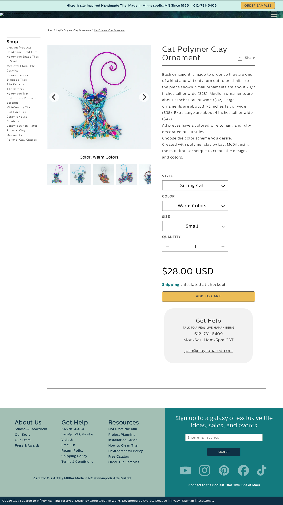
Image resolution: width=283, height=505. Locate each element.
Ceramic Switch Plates (22, 125)
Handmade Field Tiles (22, 52)
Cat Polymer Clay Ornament (109, 30)
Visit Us (67, 440)
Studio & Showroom (31, 429)
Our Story (23, 435)
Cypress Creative (155, 500)
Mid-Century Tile (19, 107)
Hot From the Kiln (122, 429)
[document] (99, 97)
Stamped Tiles (17, 79)
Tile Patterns (16, 84)
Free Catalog (118, 457)
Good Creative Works (105, 500)
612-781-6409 (205, 6)
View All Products (19, 47)
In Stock (12, 61)
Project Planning (122, 435)
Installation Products (21, 98)
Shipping (170, 284)
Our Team (23, 440)
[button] (277, 14)
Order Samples (258, 6)
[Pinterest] (223, 470)
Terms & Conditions (77, 462)
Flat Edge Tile (17, 112)
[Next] (144, 97)
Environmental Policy (125, 451)
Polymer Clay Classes (22, 139)
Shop (50, 30)
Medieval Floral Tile (21, 66)
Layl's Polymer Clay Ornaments (73, 30)
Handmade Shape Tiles (23, 56)
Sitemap (188, 500)
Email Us (68, 445)
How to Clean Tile (123, 445)
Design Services (17, 75)
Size (166, 217)
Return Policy (72, 451)
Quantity (171, 237)
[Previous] (54, 97)
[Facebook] (243, 470)
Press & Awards (27, 445)
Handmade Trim (18, 93)
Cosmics (12, 70)
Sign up (223, 452)
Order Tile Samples (124, 462)
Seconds (12, 102)
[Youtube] (185, 470)
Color (168, 196)
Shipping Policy (74, 456)
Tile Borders (15, 89)
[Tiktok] (262, 470)
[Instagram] (204, 470)
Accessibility (205, 500)
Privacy (174, 500)
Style (167, 176)
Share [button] (250, 58)
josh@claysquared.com (208, 350)
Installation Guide (123, 440)
